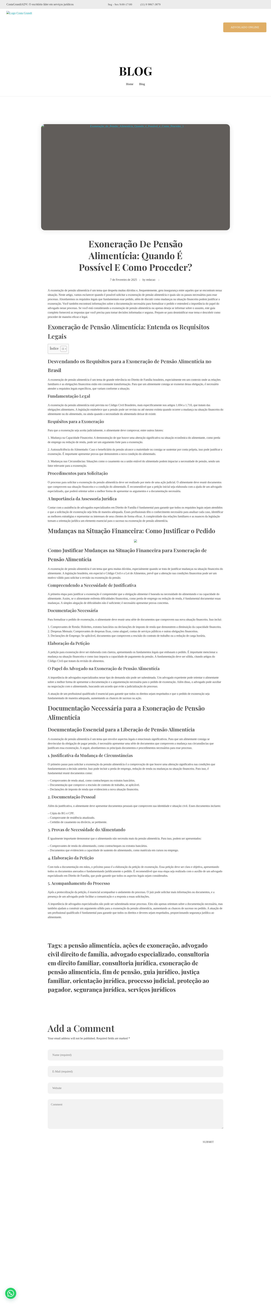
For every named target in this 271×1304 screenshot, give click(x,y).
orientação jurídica (99, 980)
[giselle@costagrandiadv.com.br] (8, 1265)
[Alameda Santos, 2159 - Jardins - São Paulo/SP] (9, 1245)
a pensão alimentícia (92, 945)
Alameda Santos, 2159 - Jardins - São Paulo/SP (41, 1245)
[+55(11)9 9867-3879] (8, 1255)
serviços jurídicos (152, 989)
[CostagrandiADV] (22, 27)
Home (129, 84)
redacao (150, 279)
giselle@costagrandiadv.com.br (31, 1264)
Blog (142, 84)
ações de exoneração (150, 945)
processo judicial (151, 980)
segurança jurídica (99, 989)
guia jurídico (160, 972)
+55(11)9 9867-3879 (25, 1255)
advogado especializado (142, 954)
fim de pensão (121, 972)
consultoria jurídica (129, 963)
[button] (10, 1293)
